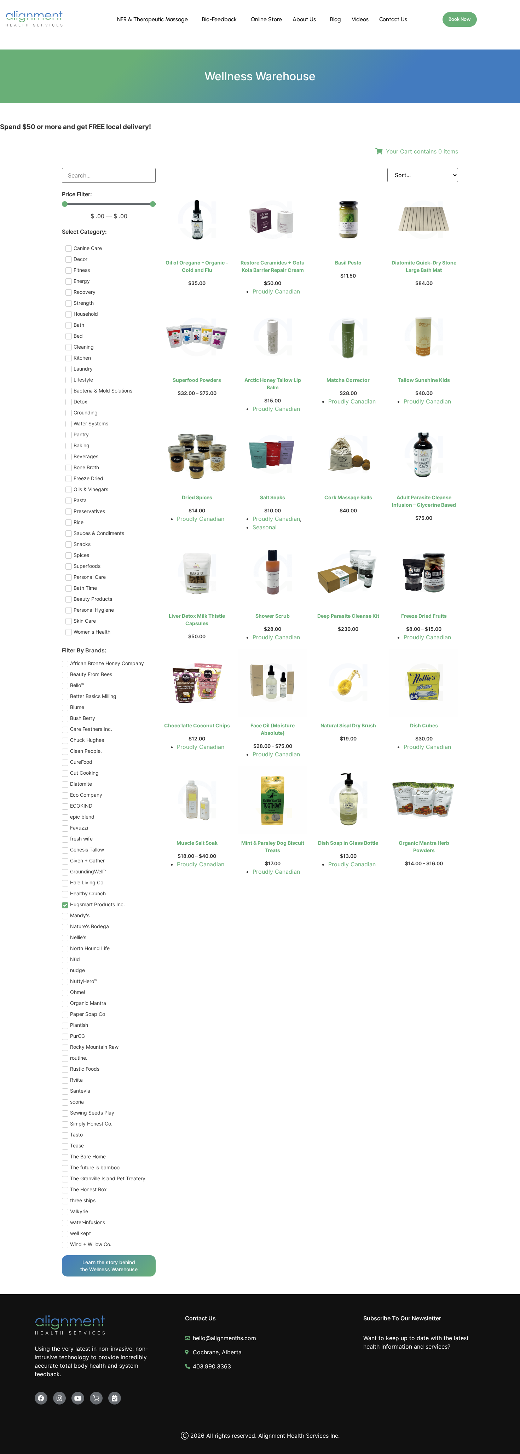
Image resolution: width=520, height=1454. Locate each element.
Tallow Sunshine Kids (424, 380)
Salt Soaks (272, 497)
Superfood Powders (197, 380)
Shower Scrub (272, 616)
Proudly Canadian (276, 291)
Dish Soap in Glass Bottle (348, 843)
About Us (304, 19)
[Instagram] (59, 1398)
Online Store (266, 19)
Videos (360, 19)
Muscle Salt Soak (197, 843)
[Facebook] (41, 1398)
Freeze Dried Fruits (424, 616)
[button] (154, 19)
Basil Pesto (348, 263)
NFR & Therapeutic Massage (152, 19)
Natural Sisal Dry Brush (348, 725)
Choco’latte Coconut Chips (197, 725)
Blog (335, 19)
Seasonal (265, 527)
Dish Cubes (424, 725)
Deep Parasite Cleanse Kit (348, 616)
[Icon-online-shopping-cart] (96, 1398)
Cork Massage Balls (348, 497)
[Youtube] (77, 1398)
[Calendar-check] (114, 1398)
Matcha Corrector (348, 380)
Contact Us (393, 19)
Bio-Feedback (219, 19)
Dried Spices (197, 497)
